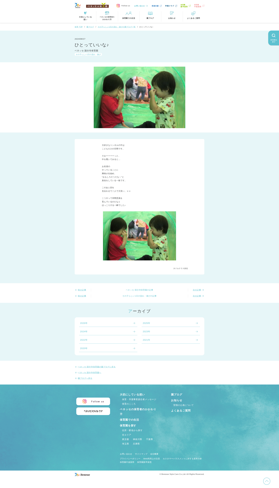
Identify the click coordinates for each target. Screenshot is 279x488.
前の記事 (82, 290)
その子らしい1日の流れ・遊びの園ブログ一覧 (117, 27)
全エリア (126, 435)
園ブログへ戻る (85, 378)
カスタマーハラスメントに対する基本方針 (182, 459)
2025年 (146, 323)
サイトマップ (141, 454)
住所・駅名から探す (132, 430)
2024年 (84, 331)
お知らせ (176, 400)
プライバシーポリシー (130, 459)
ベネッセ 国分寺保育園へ (89, 373)
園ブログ (90, 27)
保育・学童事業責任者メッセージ (139, 399)
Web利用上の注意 (151, 459)
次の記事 (197, 290)
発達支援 (155, 6)
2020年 (84, 348)
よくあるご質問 (181, 410)
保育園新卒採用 (144, 462)
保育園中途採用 (127, 462)
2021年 (146, 340)
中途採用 (197, 6)
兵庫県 (136, 444)
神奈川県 (137, 439)
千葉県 (149, 439)
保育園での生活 (129, 419)
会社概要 (154, 454)
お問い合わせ (139, 6)
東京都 (125, 439)
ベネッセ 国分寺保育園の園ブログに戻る (97, 367)
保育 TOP (79, 27)
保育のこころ (129, 404)
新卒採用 (184, 6)
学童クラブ (169, 6)
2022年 (84, 340)
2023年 (146, 331)
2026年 (84, 323)
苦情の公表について (183, 405)
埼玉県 (125, 444)
